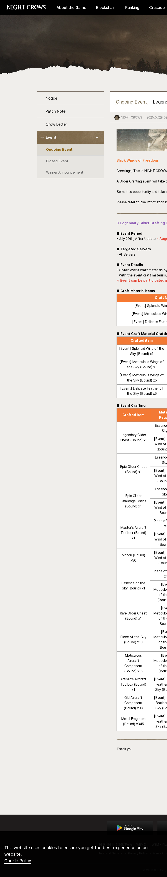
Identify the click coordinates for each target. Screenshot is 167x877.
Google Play (130, 828)
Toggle (97, 138)
